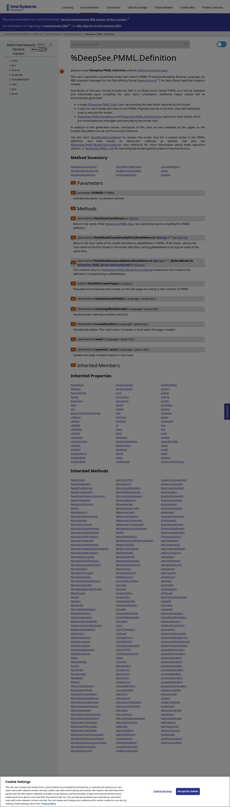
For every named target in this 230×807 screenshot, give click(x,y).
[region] (115, 791)
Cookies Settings (162, 791)
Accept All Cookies (188, 791)
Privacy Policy (48, 803)
